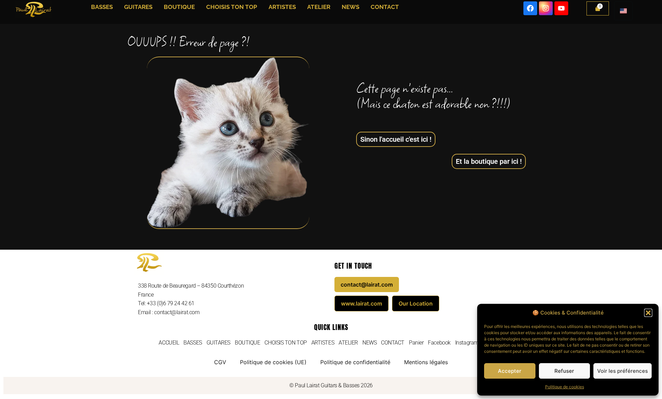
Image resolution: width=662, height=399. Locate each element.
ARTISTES (282, 6)
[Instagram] (546, 8)
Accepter (509, 371)
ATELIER (318, 6)
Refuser (564, 371)
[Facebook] (530, 8)
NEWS (350, 6)
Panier (416, 342)
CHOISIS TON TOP (231, 6)
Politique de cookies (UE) (273, 362)
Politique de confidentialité (355, 362)
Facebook (439, 342)
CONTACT (385, 6)
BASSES (102, 6)
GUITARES (138, 6)
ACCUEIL (169, 342)
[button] (648, 312)
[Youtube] (561, 8)
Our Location (416, 303)
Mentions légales (426, 362)
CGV (220, 362)
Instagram (467, 342)
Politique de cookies (564, 386)
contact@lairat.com (367, 284)
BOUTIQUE (179, 6)
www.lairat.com (361, 303)
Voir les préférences (622, 371)
